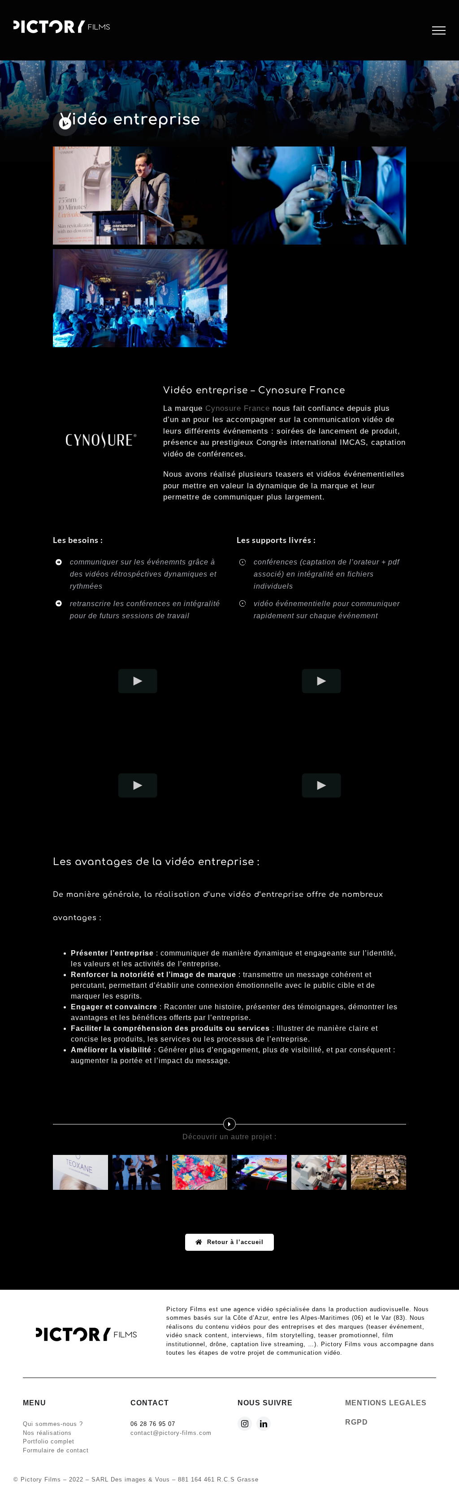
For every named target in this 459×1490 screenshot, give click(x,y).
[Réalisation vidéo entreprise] (318, 1172)
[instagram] (245, 1424)
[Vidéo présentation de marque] (199, 1172)
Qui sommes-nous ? (53, 1424)
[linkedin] (263, 1424)
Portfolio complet (48, 1441)
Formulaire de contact (56, 1450)
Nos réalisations (47, 1433)
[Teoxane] (80, 1172)
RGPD (356, 1422)
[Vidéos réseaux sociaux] (259, 1172)
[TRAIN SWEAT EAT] (140, 1172)
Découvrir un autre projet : (229, 1137)
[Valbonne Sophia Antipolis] (378, 1172)
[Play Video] (137, 681)
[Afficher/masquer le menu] (439, 30)
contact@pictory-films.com (171, 1433)
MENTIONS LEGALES (386, 1403)
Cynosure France (237, 408)
